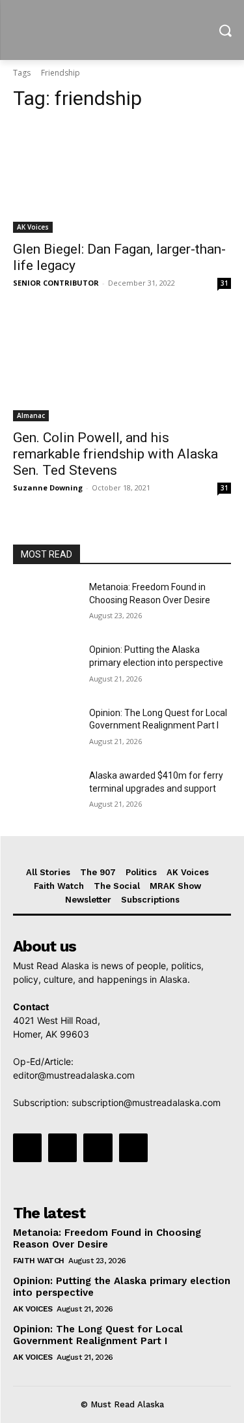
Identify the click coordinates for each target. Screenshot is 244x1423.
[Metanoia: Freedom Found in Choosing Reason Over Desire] (46, 604)
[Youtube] (133, 1147)
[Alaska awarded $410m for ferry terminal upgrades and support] (46, 792)
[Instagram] (62, 1147)
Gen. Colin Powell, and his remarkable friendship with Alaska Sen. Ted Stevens (115, 454)
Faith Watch (38, 1260)
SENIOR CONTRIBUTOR (56, 283)
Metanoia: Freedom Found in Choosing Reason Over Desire (107, 1238)
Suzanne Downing (48, 487)
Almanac (31, 415)
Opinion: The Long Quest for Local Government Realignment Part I (98, 1335)
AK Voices (33, 227)
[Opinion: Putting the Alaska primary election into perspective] (46, 666)
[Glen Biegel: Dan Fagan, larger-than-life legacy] (122, 178)
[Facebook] (27, 1147)
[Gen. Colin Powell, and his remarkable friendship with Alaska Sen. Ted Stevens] (122, 367)
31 (224, 283)
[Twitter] (97, 1147)
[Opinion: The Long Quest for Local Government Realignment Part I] (46, 730)
